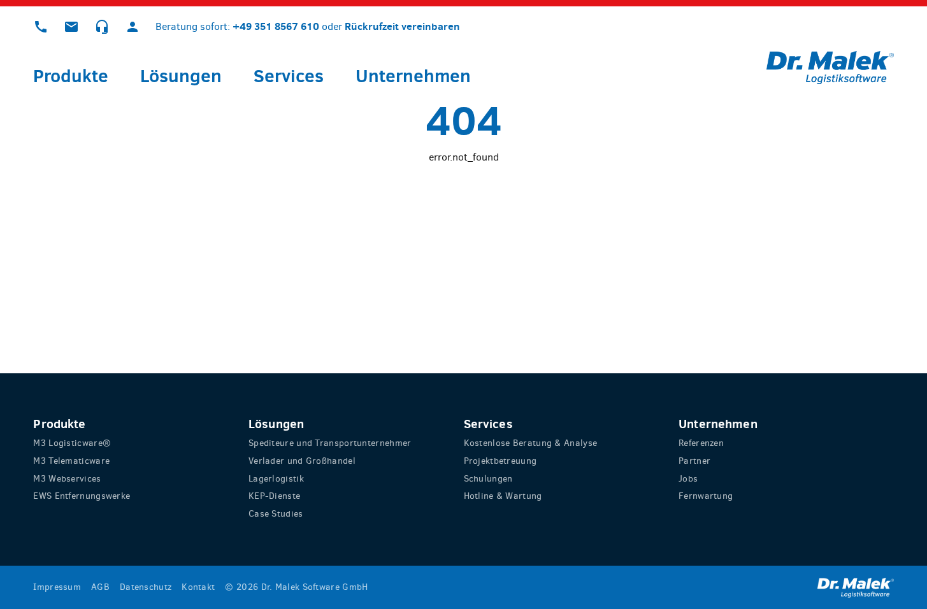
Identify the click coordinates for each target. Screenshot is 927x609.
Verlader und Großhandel (302, 461)
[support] (102, 26)
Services (289, 75)
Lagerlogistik (276, 479)
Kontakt (198, 587)
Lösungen (181, 75)
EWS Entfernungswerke (81, 496)
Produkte (70, 75)
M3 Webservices (67, 479)
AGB (100, 587)
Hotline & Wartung (503, 496)
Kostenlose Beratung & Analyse (531, 443)
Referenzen (701, 443)
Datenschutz (145, 587)
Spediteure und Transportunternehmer (330, 443)
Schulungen (488, 479)
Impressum (57, 587)
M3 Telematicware (71, 461)
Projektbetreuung (500, 461)
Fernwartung (706, 496)
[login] (132, 26)
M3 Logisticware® (72, 443)
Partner (694, 461)
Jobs (688, 479)
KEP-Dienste (274, 496)
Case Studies (275, 514)
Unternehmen (413, 75)
